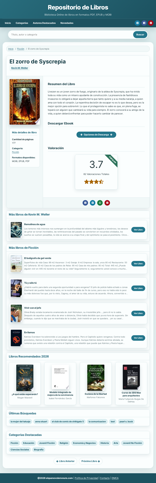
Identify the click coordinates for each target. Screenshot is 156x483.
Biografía (38, 449)
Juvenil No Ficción (132, 443)
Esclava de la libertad (96, 394)
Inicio (8, 23)
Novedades (66, 23)
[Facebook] (144, 23)
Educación (28, 443)
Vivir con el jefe (32, 307)
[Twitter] (137, 23)
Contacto (105, 478)
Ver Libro (138, 229)
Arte (116, 443)
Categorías (22, 23)
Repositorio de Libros (78, 7)
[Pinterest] (151, 23)
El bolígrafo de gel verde (37, 258)
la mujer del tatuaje (20, 421)
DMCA (115, 478)
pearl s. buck (126, 421)
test (113, 421)
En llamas (29, 332)
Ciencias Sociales (20, 449)
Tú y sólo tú (30, 282)
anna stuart (41, 421)
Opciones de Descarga (96, 134)
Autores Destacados (44, 23)
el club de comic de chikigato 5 (68, 421)
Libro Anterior (66, 461)
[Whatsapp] (100, 203)
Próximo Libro (89, 461)
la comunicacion (97, 421)
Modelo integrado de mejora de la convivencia (60, 393)
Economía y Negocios (84, 443)
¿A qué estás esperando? (25, 394)
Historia (105, 443)
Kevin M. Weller (19, 67)
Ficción (20, 48)
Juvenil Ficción (47, 443)
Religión (64, 443)
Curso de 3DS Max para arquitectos (131, 394)
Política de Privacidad (86, 478)
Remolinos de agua (34, 224)
